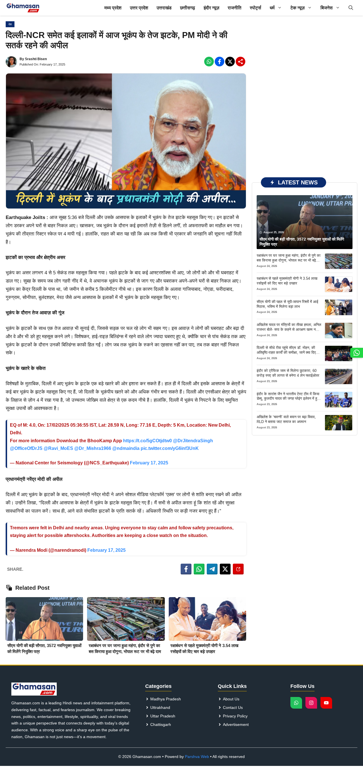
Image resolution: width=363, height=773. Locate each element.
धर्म (272, 7)
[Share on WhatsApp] (199, 569)
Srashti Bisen (36, 59)
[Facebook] (209, 61)
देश (10, 24)
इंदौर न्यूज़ (211, 7)
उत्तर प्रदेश (139, 7)
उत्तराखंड (164, 7)
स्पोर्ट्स (255, 7)
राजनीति (234, 7)
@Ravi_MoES (58, 448)
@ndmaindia (126, 448)
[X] (230, 61)
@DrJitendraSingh (193, 440)
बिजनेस (326, 7)
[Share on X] (225, 569)
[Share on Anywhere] (238, 569)
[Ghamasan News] (23, 8)
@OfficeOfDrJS (26, 448)
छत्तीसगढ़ (187, 7)
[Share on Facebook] (186, 569)
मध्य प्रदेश (112, 7)
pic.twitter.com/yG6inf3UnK (170, 448)
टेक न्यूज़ (297, 7)
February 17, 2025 (149, 462)
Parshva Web (197, 756)
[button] (350, 8)
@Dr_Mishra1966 (92, 448)
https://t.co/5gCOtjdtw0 (147, 440)
